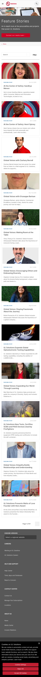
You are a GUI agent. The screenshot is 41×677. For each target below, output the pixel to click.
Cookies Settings (20, 665)
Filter (35, 55)
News (4, 44)
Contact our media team (15, 35)
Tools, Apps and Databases (13, 575)
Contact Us (8, 595)
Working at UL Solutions (12, 550)
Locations (7, 605)
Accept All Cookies (20, 673)
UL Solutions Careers (11, 555)
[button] (2, 3)
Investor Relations (10, 630)
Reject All (20, 669)
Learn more (17, 659)
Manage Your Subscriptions (13, 600)
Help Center (8, 570)
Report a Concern (10, 580)
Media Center (8, 625)
